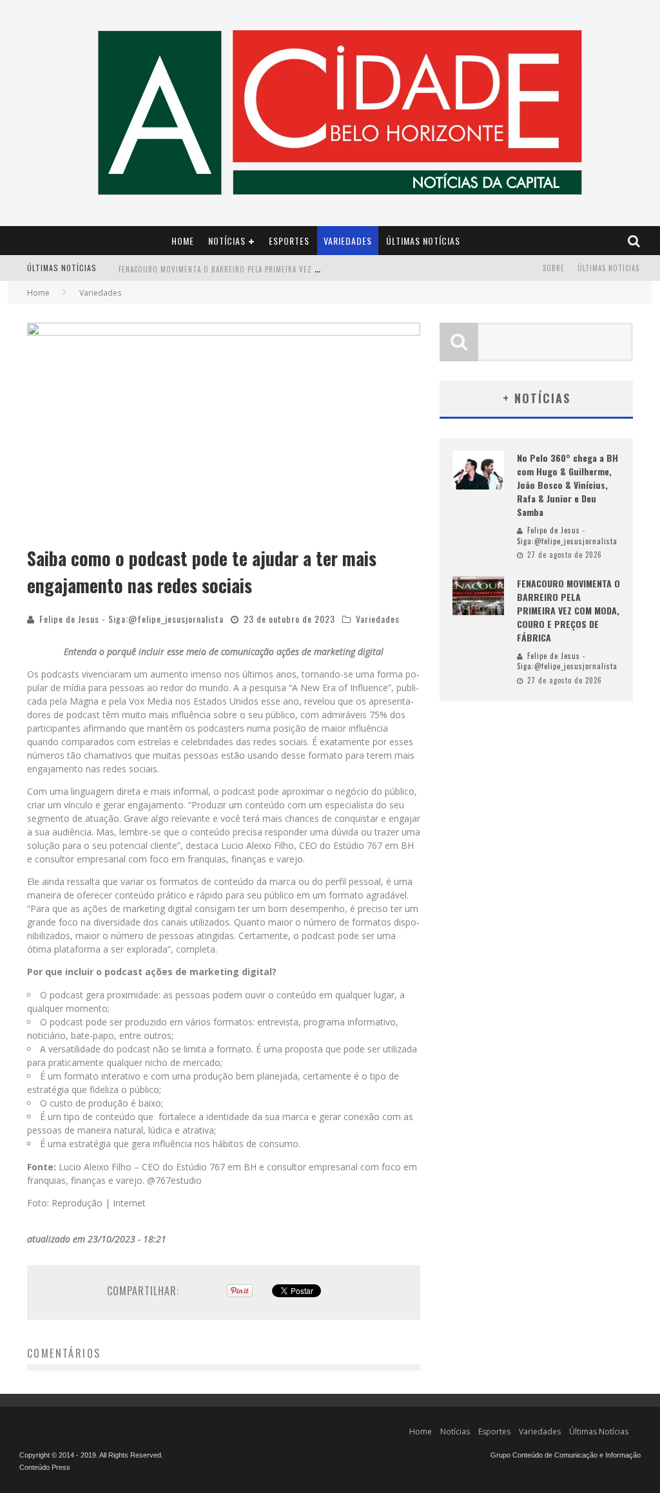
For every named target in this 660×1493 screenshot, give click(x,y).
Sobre (554, 268)
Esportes (289, 240)
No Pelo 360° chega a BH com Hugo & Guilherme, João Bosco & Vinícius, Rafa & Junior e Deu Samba (567, 484)
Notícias (227, 240)
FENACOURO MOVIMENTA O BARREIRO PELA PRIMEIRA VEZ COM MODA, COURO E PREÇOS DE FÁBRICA (286, 269)
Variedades (348, 240)
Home (182, 240)
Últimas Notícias (423, 240)
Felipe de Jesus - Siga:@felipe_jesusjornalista (131, 618)
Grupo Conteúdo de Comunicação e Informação (565, 1455)
